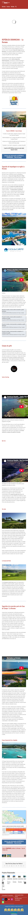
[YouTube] (9, 899)
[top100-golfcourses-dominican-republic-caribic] (14, 366)
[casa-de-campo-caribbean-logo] (14, 248)
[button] (15, 6)
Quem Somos (20, 906)
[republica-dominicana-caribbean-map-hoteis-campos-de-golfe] (14, 810)
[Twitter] (6, 899)
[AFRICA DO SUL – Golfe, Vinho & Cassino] (3, 876)
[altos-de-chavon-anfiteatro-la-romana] (14, 671)
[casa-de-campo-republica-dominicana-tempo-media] (14, 825)
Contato (16, 906)
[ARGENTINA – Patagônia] (25, 876)
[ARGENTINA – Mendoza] (19, 876)
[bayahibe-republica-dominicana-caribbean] (14, 742)
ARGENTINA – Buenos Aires (9, 881)
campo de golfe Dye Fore (16, 494)
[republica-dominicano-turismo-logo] (14, 96)
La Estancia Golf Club (8, 582)
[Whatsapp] (3, 902)
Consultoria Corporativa (7, 895)
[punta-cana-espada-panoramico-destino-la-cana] (9, 855)
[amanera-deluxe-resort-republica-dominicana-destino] (4, 855)
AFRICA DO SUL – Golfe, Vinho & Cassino (3, 884)
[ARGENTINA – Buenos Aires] (8, 876)
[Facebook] (3, 899)
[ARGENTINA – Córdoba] (14, 876)
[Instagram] (12, 899)
